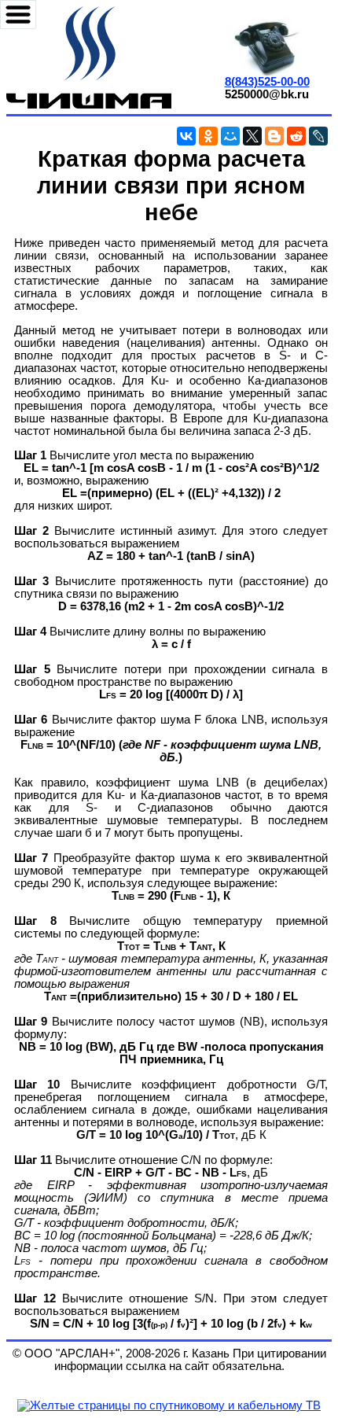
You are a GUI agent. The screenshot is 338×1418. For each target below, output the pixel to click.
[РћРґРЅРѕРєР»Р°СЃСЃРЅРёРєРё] (208, 136)
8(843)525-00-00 (267, 82)
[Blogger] (274, 136)
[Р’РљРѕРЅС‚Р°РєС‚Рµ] (186, 136)
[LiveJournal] (318, 136)
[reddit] (296, 136)
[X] (252, 136)
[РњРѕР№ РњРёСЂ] (230, 136)
